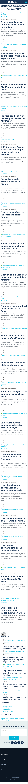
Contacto (3, 769)
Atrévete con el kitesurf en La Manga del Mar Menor (12, 579)
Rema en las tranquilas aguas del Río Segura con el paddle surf (14, 56)
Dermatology (7, 706)
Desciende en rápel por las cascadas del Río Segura (12, 214)
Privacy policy (10, 777)
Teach (12, 720)
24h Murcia (12, 2)
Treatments (7, 709)
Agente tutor (18, 777)
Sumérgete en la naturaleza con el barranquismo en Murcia (13, 610)
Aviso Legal (3, 764)
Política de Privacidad (5, 768)
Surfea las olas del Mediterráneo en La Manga (10, 181)
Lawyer (3, 718)
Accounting (8, 718)
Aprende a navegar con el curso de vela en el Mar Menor (14, 394)
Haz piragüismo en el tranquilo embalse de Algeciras (11, 456)
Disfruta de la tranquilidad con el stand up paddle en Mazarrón (14, 277)
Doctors (19, 718)
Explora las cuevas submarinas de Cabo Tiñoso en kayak (11, 425)
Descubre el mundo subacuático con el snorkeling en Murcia (11, 487)
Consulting (7, 708)
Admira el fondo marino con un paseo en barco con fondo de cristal (13, 246)
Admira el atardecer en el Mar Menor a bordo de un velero (13, 87)
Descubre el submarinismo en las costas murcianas (11, 548)
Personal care (8, 711)
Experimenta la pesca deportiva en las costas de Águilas (12, 24)
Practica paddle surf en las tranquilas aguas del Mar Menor (13, 118)
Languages (7, 720)
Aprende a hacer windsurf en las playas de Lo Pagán (14, 308)
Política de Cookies (5, 766)
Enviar (14, 738)
